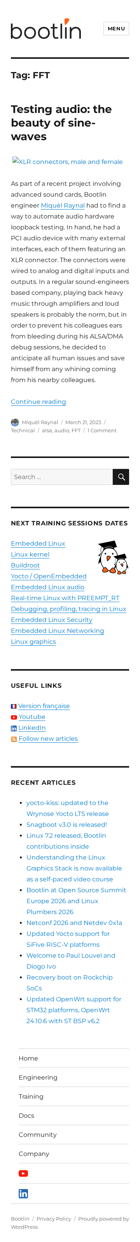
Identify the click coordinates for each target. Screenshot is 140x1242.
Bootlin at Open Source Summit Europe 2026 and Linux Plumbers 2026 (76, 901)
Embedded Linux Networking (57, 630)
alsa (47, 430)
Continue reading (38, 401)
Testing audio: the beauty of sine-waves (61, 122)
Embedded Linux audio (47, 587)
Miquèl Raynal (63, 205)
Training (31, 1096)
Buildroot (25, 565)
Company (34, 1153)
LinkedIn (32, 727)
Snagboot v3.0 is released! (66, 824)
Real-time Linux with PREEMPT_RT (65, 598)
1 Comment (102, 430)
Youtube (32, 717)
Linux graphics (33, 641)
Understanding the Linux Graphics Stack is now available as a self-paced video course (74, 868)
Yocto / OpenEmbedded (49, 576)
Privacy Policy (54, 1219)
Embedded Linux (38, 543)
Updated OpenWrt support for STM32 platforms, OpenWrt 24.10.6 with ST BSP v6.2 (73, 1010)
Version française (44, 706)
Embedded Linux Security (52, 620)
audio (61, 430)
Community (38, 1134)
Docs (26, 1115)
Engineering (38, 1077)
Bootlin (20, 1219)
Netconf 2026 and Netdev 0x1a (74, 923)
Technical (23, 430)
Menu (116, 28)
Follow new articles (48, 738)
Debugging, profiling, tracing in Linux (68, 609)
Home (28, 1058)
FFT (76, 430)
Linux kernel (30, 554)
